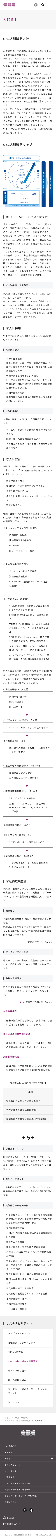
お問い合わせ (10, 1502)
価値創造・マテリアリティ (21, 1342)
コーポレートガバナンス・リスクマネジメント (27, 1391)
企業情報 (9, 1452)
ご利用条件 (10, 1477)
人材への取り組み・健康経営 (23, 1361)
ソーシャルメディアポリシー (17, 1483)
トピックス (13, 1402)
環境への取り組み (17, 1370)
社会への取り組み (17, 1379)
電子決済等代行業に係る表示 (17, 1489)
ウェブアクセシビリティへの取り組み (21, 1495)
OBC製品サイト (14, 1523)
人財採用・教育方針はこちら (38, 1001)
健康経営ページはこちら (40, 941)
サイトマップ (10, 1471)
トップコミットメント (19, 1333)
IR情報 (8, 1458)
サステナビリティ (17, 1323)
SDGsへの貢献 (15, 1351)
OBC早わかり (11, 1446)
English (11, 1517)
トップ (8, 1417)
